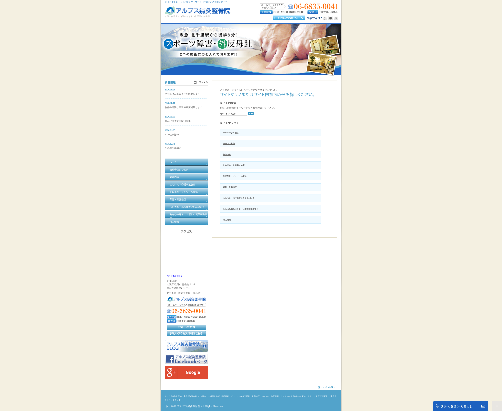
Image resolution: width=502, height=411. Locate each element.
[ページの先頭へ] (329, 387)
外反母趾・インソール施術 (233, 396)
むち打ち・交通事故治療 (234, 165)
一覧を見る (202, 82)
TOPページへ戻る (231, 133)
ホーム (168, 396)
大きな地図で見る (174, 276)
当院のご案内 (229, 143)
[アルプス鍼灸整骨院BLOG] (186, 351)
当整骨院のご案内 (180, 396)
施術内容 (227, 154)
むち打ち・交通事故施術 (209, 396)
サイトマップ (175, 400)
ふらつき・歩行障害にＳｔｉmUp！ (239, 198)
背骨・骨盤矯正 (230, 187)
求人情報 (227, 220)
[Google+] (186, 377)
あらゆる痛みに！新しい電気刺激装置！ (240, 209)
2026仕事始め (172, 134)
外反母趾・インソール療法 (234, 176)
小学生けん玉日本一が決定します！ (183, 93)
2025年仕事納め (173, 148)
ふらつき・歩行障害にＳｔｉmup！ (277, 396)
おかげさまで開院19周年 (178, 121)
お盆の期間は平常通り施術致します (183, 107)
